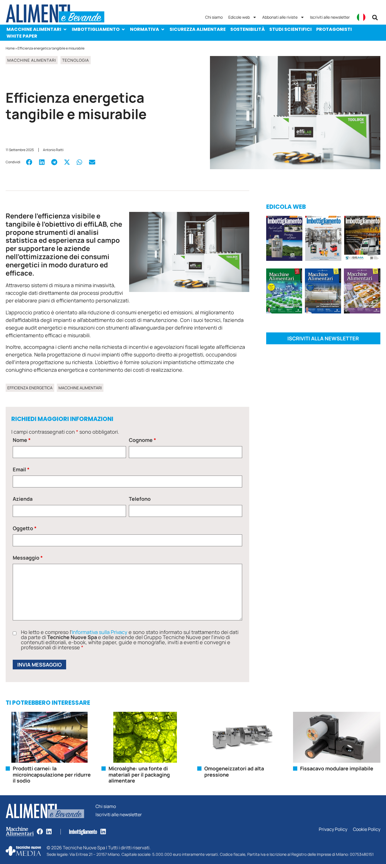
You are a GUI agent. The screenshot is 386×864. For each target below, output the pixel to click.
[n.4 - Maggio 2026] (362, 239)
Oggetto (24, 528)
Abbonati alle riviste (280, 17)
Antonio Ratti (53, 149)
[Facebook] (40, 831)
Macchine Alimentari (33, 29)
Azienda (22, 498)
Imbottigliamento (96, 29)
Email (21, 469)
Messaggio (28, 557)
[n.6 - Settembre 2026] (284, 239)
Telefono (140, 498)
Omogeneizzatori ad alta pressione (234, 771)
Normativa (144, 29)
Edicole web (239, 17)
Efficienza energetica (30, 387)
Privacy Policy (333, 829)
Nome (22, 439)
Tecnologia (75, 60)
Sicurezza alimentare (198, 29)
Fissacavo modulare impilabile (336, 768)
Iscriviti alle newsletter (330, 17)
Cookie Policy (366, 829)
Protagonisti (334, 29)
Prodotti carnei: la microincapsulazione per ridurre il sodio (52, 774)
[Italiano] (361, 17)
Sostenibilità (247, 29)
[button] (375, 17)
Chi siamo (214, 17)
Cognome (142, 439)
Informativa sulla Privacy (99, 632)
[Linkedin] (49, 831)
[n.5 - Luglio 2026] (323, 239)
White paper (21, 36)
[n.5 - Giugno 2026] (323, 291)
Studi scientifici (290, 29)
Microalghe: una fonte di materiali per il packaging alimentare (139, 774)
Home (10, 48)
